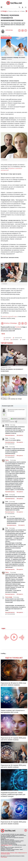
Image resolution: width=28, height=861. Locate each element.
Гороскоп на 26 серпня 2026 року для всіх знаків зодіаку (13, 766)
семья (23, 339)
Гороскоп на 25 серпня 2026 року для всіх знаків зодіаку (13, 823)
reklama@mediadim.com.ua (6, 845)
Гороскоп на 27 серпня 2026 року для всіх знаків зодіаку (13, 739)
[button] (22, 7)
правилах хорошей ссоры (9, 316)
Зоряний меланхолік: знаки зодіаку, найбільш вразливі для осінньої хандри (13, 794)
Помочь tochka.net (14, 11)
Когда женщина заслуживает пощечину (12, 370)
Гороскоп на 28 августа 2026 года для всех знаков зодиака (13, 684)
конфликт (15, 339)
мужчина (8, 337)
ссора (7, 339)
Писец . (7, 460)
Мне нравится (20, 435)
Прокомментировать (10, 435)
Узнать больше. (4, 857)
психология (18, 337)
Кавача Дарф (8, 597)
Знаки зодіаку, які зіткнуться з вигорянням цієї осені (13, 711)
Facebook (18, 327)
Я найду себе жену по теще (11, 399)
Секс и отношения (6, 37)
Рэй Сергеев (9, 30)
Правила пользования (5, 852)
